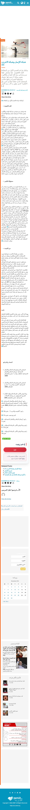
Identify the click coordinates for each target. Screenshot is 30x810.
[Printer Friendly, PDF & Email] (6, 439)
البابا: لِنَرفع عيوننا (12, 703)
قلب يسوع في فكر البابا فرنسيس (16, 696)
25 (18, 595)
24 (15, 595)
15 (8, 592)
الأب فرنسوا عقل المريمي (22, 90)
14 (4, 592)
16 (11, 592)
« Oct (4, 601)
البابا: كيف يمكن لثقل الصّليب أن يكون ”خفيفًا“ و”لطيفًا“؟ (17, 689)
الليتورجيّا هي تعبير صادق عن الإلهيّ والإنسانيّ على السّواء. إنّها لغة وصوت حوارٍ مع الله (9, 648)
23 (11, 595)
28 (4, 598)
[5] (2, 278)
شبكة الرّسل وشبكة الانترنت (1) (13, 468)
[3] (7, 227)
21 (4, 595)
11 (18, 589)
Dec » (7, 601)
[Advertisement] (15, 22)
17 (15, 592)
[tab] (9, 724)
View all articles (6, 499)
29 (8, 598)
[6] (2, 346)
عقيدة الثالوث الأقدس (13, 711)
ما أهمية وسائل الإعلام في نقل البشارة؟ (15, 474)
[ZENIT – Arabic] (8, 3)
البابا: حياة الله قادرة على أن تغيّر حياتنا (17, 681)
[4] (2, 241)
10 (15, 589)
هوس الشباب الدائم (9, 472)
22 (8, 595)
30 (11, 598)
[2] (2, 145)
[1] (2, 129)
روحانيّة (2, 40)
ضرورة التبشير (8, 470)
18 (18, 592)
